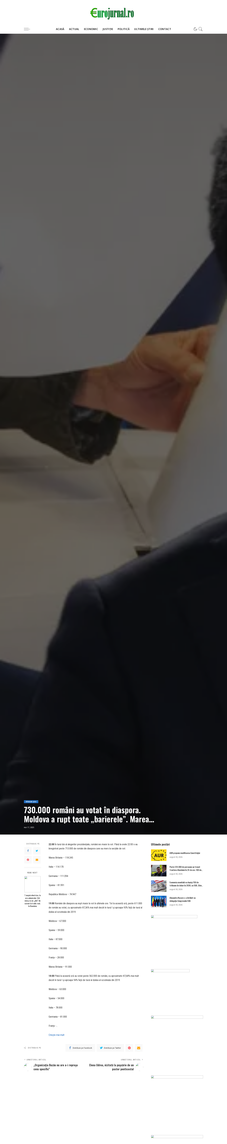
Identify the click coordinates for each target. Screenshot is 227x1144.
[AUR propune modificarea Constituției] (158, 855)
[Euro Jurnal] (113, 12)
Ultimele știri (31, 802)
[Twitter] (37, 850)
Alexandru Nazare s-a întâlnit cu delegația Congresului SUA (182, 899)
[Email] (37, 859)
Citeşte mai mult (56, 1034)
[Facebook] (28, 850)
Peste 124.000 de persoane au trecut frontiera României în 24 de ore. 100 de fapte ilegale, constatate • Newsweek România (185, 871)
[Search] (200, 29)
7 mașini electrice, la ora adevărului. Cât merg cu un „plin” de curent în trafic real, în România (32, 900)
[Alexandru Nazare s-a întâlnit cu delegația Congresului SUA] (158, 901)
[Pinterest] (28, 859)
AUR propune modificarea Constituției (185, 852)
